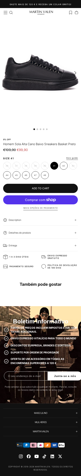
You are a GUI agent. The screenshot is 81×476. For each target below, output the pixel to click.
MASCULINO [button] (40, 412)
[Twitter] (60, 456)
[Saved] (70, 12)
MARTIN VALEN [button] (41, 431)
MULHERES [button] (41, 422)
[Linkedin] (52, 456)
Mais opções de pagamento (40, 208)
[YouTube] (36, 456)
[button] (5, 12)
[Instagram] (20, 456)
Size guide (72, 158)
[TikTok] (44, 456)
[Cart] (76, 12)
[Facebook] (28, 456)
